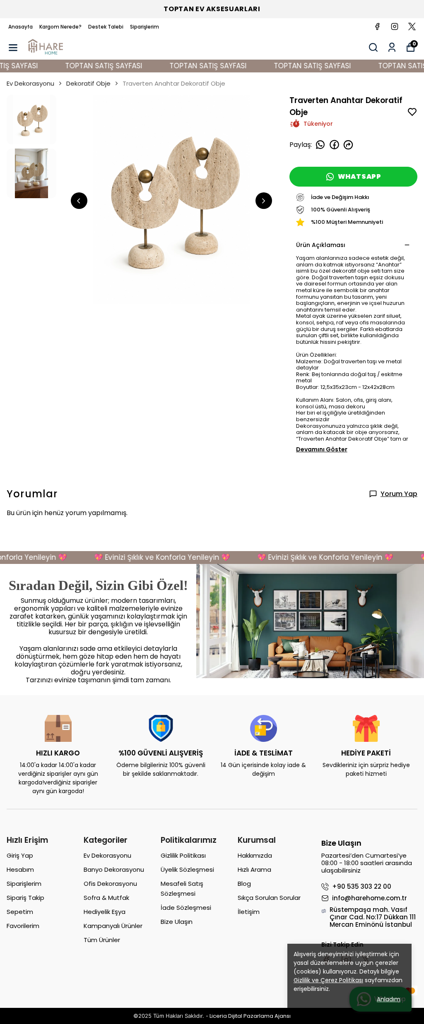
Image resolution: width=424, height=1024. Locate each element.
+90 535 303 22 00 (361, 886)
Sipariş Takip (25, 897)
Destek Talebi (105, 26)
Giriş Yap (20, 855)
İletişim (249, 911)
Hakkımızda (255, 855)
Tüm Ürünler (102, 939)
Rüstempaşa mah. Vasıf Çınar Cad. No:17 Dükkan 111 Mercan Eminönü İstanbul (373, 917)
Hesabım (20, 869)
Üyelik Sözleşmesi (187, 869)
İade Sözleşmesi (186, 907)
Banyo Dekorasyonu (114, 869)
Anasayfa (20, 26)
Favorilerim (23, 925)
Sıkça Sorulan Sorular (269, 897)
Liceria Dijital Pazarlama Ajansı (250, 1016)
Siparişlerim (144, 26)
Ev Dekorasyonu (30, 83)
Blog (244, 883)
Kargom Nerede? (60, 26)
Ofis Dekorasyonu (110, 883)
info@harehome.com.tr (369, 898)
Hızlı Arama (254, 869)
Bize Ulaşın (177, 921)
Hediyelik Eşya (104, 911)
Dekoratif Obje (88, 83)
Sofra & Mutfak (106, 897)
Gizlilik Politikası (183, 855)
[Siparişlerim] (392, 47)
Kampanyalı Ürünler (113, 925)
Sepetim (20, 911)
